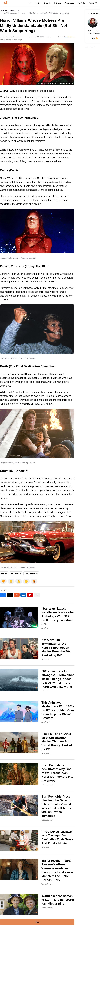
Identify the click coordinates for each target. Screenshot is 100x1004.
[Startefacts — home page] (5, 3)
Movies (37, 3)
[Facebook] (3, 595)
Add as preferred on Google (11, 40)
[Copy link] (37, 595)
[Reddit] (17, 595)
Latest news (14, 11)
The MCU (81, 3)
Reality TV (93, 3)
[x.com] (10, 595)
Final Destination (31, 573)
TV (30, 3)
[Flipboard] (30, 595)
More (37, 922)
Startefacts (4, 11)
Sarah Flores (69, 37)
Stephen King (16, 573)
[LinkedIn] (23, 595)
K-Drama (57, 3)
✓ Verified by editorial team (10, 37)
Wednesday (69, 3)
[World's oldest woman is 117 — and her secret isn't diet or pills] (37, 904)
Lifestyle (47, 3)
